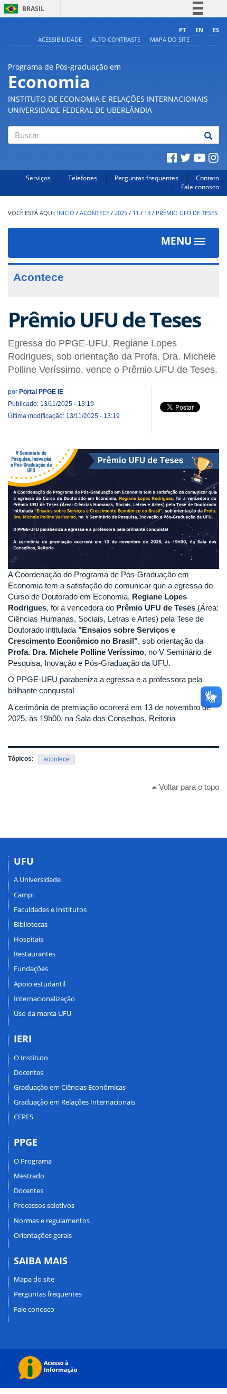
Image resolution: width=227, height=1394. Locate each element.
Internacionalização (44, 998)
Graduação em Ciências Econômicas (70, 1087)
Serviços (38, 177)
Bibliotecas (31, 924)
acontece (56, 759)
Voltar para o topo (188, 786)
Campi (24, 894)
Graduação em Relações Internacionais (74, 1102)
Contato (207, 177)
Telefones (82, 177)
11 (136, 213)
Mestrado (29, 1175)
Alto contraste (115, 39)
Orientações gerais (43, 1235)
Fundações (31, 968)
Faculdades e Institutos (50, 909)
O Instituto (31, 1057)
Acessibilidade (60, 39)
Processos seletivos (44, 1205)
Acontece (94, 213)
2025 (121, 213)
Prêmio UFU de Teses (186, 213)
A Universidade (37, 879)
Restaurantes (34, 954)
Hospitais (28, 939)
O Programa (33, 1161)
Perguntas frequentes (146, 177)
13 (147, 213)
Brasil (22, 8)
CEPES (23, 1116)
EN (199, 30)
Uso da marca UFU (42, 1013)
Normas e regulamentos (52, 1220)
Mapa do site (170, 39)
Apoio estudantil (39, 984)
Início (65, 213)
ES (216, 30)
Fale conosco (200, 186)
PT (182, 30)
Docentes (28, 1072)
